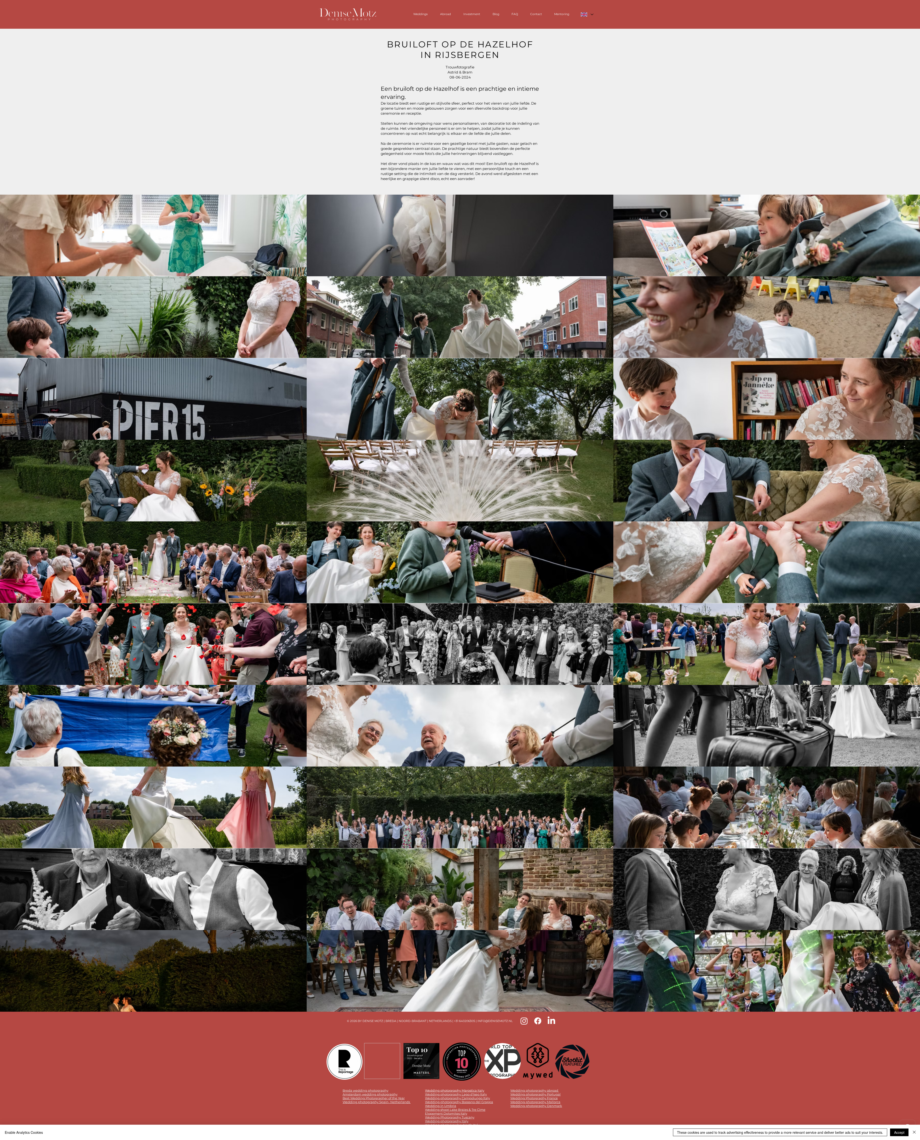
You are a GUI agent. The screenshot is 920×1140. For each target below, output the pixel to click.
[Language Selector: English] (586, 14)
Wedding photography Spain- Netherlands (377, 1102)
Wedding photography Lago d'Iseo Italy (456, 1094)
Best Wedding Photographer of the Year (374, 1098)
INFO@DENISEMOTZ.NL (495, 1021)
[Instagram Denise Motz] (524, 1021)
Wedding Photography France (534, 1098)
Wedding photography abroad (534, 1090)
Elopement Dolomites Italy (446, 1113)
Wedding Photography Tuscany (449, 1117)
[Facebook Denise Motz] (537, 1021)
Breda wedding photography (365, 1090)
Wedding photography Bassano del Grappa (459, 1102)
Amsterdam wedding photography (370, 1094)
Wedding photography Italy (446, 1121)
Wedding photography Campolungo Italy (457, 1098)
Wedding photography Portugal (535, 1094)
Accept (899, 1132)
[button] (153, 235)
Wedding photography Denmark (536, 1106)
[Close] (914, 1132)
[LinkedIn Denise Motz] (551, 1021)
